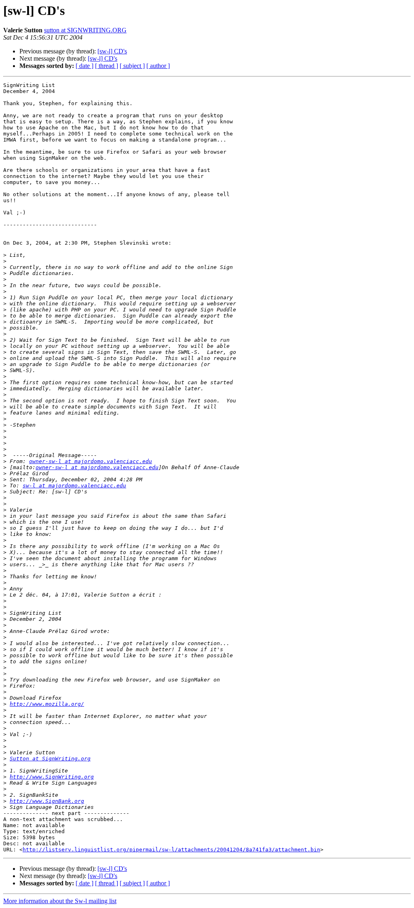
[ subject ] (132, 65)
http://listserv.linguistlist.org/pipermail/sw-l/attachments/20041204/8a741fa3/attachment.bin (171, 850)
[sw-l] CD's (112, 51)
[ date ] (84, 65)
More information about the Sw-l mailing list (59, 900)
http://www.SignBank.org (47, 801)
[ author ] (158, 65)
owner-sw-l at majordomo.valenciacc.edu (90, 461)
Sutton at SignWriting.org (50, 759)
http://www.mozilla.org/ (47, 704)
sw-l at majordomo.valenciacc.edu (74, 486)
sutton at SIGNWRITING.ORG (85, 30)
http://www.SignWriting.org (52, 777)
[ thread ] (106, 65)
